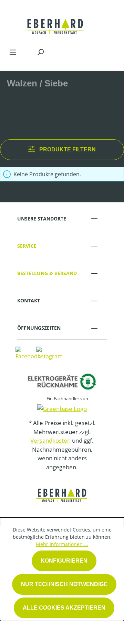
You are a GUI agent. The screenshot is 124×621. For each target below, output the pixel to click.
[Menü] (12, 51)
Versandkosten (50, 440)
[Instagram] (49, 353)
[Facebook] (28, 353)
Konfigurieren (64, 561)
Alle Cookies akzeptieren (64, 608)
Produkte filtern (67, 149)
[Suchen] (40, 51)
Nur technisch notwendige (64, 584)
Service (27, 246)
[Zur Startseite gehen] (55, 22)
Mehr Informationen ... (62, 544)
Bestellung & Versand (47, 273)
